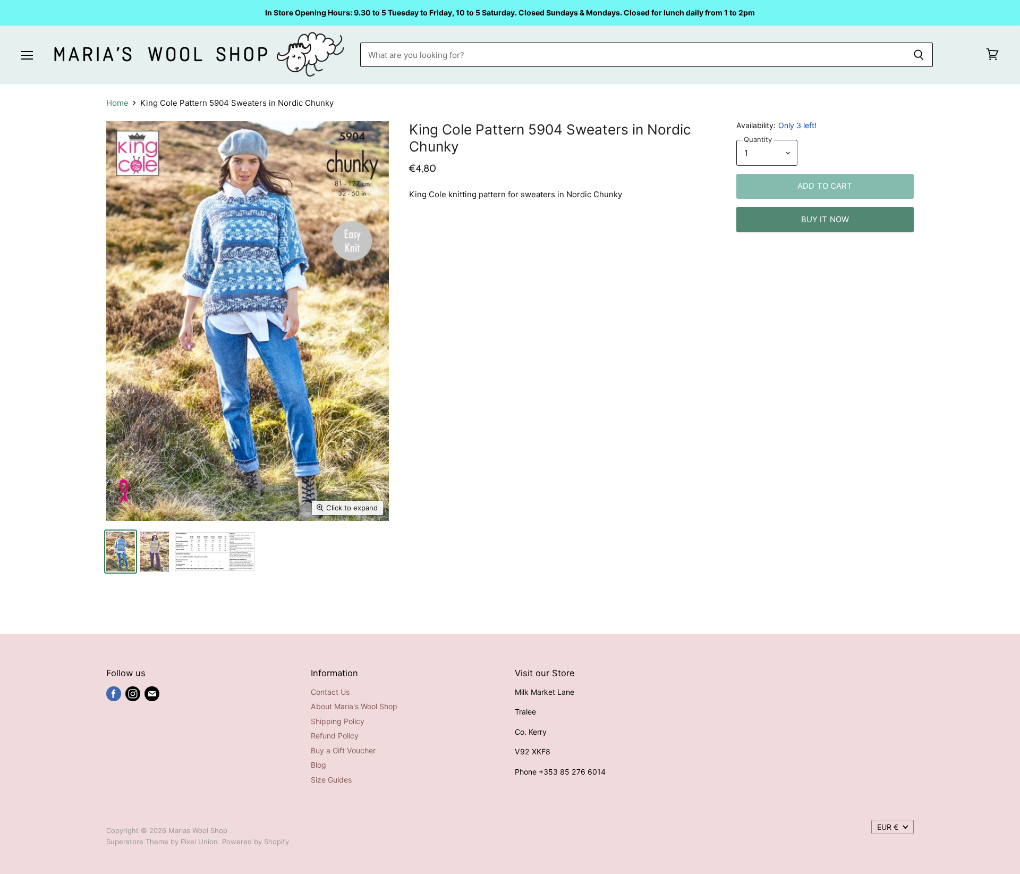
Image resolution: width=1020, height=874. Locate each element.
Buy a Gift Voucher (343, 750)
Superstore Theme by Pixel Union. (163, 841)
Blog (318, 764)
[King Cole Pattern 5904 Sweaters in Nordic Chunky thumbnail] (120, 552)
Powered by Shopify (255, 841)
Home (117, 102)
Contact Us (330, 691)
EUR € (887, 826)
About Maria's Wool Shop (354, 706)
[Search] (919, 55)
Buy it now (825, 219)
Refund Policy (335, 735)
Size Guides (331, 779)
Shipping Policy (337, 721)
